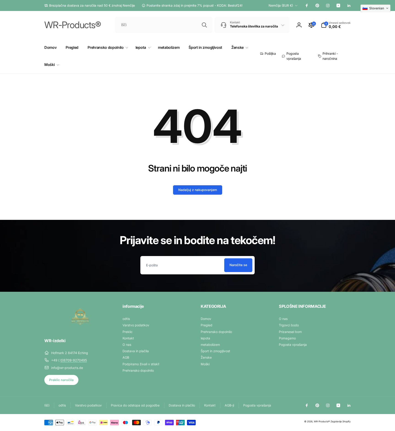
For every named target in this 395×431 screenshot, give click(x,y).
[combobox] (163, 25)
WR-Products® (322, 421)
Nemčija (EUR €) (281, 5)
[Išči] (204, 25)
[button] (336, 25)
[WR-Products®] (80, 328)
